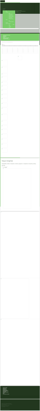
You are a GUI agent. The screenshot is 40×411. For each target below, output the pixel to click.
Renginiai (6, 167)
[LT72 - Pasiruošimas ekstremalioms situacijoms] (5, 72)
